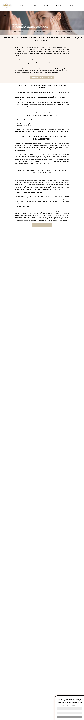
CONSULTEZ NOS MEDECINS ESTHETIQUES (42, 225)
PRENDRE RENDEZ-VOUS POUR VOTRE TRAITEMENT (42, 77)
